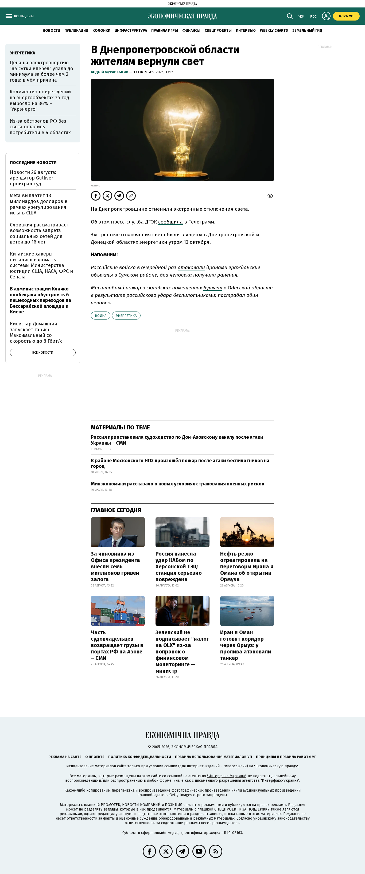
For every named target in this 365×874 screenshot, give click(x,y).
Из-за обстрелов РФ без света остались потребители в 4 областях (40, 126)
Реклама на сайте (64, 757)
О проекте (94, 757)
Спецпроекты (218, 30)
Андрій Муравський (110, 72)
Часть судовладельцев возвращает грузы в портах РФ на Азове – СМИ (117, 645)
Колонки (101, 30)
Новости (51, 30)
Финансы (191, 30)
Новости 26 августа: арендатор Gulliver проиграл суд (33, 178)
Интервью (246, 30)
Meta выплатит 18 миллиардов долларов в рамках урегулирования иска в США (39, 204)
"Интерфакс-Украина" (226, 776)
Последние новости (33, 162)
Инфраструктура (131, 30)
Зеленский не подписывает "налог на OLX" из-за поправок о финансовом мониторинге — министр (182, 651)
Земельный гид (307, 30)
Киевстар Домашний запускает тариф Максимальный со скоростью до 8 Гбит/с (36, 332)
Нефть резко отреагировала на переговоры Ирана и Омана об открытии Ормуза (247, 566)
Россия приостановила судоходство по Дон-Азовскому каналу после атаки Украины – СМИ (177, 440)
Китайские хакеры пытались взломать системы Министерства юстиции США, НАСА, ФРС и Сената (41, 265)
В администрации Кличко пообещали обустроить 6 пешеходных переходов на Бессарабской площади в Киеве (40, 300)
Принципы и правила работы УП (286, 757)
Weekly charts (274, 30)
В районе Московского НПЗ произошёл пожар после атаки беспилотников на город (180, 463)
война (100, 316)
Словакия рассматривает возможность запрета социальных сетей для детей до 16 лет (39, 233)
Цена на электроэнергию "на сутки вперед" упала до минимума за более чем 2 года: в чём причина (41, 71)
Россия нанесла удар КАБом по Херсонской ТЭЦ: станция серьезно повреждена (179, 566)
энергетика (126, 316)
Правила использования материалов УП (213, 757)
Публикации (76, 30)
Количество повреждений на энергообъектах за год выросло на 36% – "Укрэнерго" (40, 100)
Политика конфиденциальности (139, 757)
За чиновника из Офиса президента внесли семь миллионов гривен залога (115, 566)
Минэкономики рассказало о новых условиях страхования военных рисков (177, 484)
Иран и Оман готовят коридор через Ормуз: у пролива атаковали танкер (245, 645)
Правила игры (164, 30)
